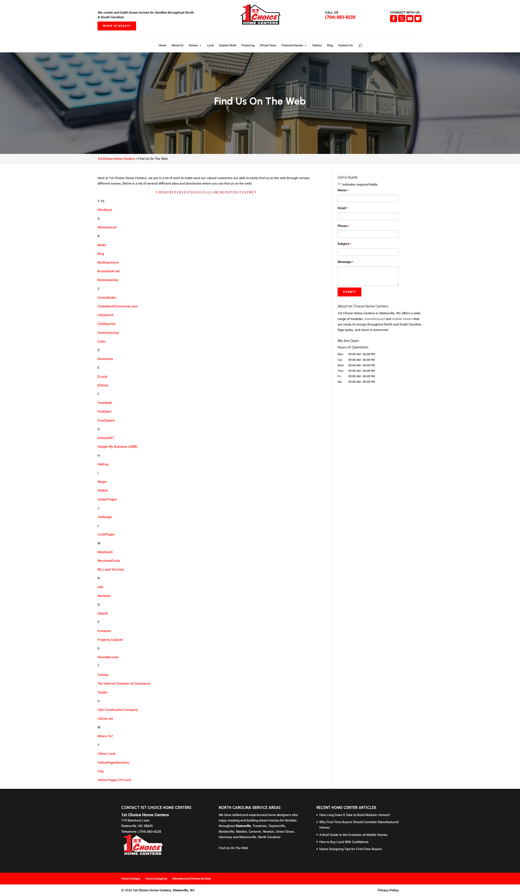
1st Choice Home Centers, (164, 890)
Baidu (102, 245)
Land (210, 45)
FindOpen (105, 411)
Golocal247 (106, 438)
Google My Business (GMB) (118, 447)
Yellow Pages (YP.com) (114, 780)
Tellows (103, 675)
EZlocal (103, 385)
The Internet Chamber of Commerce (124, 683)
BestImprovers (108, 262)
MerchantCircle (109, 561)
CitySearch (106, 315)
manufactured (374, 319)
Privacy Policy (388, 890)
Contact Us (345, 45)
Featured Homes (292, 45)
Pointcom (104, 631)
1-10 (158, 192)
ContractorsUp (108, 333)
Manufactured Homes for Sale (191, 878)
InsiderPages (107, 499)
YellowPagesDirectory (114, 762)
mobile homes (402, 319)
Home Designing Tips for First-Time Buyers (350, 849)
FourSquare (106, 420)
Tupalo (102, 692)
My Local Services (111, 569)
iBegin (102, 482)
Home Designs (130, 878)
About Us (177, 45)
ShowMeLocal (108, 657)
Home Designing (156, 878)
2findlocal (105, 210)
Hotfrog (103, 464)
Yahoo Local (106, 753)
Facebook (105, 403)
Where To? (105, 736)
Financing (248, 45)
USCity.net (105, 719)
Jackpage (105, 517)
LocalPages (106, 534)
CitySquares (106, 324)
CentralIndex (107, 297)
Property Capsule (110, 640)
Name (343, 190)
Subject (344, 244)
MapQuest (105, 552)
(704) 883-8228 (340, 17)
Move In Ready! (117, 25)
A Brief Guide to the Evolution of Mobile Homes (353, 835)
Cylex (102, 341)
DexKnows (105, 359)
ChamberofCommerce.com (118, 306)
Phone (343, 226)
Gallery (317, 45)
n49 (100, 587)
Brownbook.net (109, 271)
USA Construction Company (118, 710)
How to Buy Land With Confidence (344, 842)
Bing (101, 254)
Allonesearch (107, 227)
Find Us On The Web (233, 848)
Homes (193, 45)
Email (343, 208)
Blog (330, 45)
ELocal (102, 376)
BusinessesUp (108, 280)
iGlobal (103, 490)
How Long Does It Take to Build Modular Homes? (354, 815)
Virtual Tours (268, 45)
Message (345, 262)
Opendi (103, 613)
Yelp (101, 771)
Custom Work (227, 45)
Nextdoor (104, 596)
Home (162, 45)
